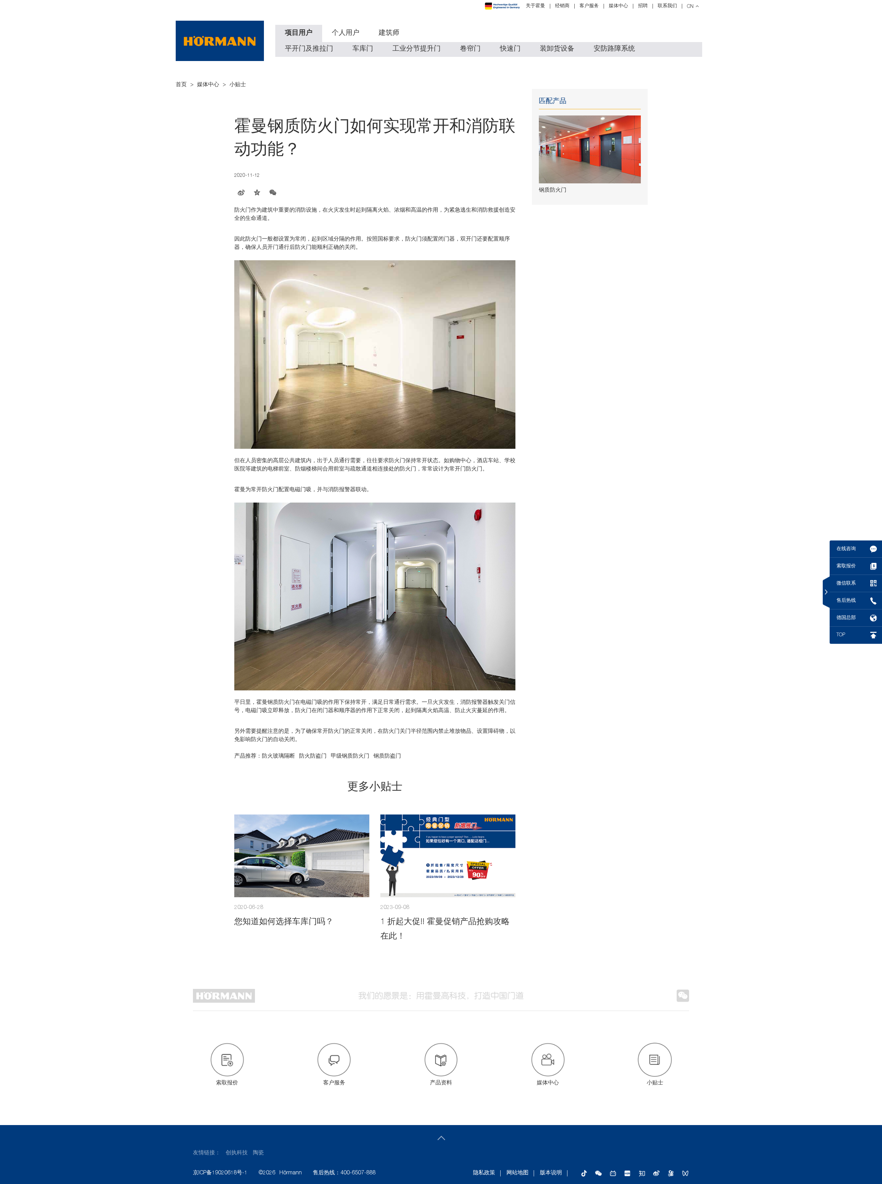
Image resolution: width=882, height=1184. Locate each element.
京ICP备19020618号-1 (220, 1173)
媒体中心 (618, 6)
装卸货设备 (557, 49)
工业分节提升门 (416, 49)
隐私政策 (484, 1173)
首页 (181, 85)
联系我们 (667, 6)
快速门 (510, 49)
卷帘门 (470, 49)
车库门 (362, 49)
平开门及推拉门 (309, 49)
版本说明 (551, 1173)
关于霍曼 (535, 6)
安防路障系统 (614, 49)
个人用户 (345, 33)
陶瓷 (258, 1153)
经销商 (562, 6)
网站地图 (517, 1173)
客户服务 (589, 6)
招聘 (643, 6)
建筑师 (389, 33)
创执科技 (237, 1153)
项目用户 (298, 33)
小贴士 (237, 85)
